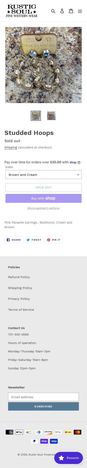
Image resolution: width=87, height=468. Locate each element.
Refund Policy (19, 277)
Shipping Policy (20, 288)
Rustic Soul (36, 454)
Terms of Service (21, 310)
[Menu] (79, 10)
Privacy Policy (19, 299)
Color (9, 167)
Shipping (10, 147)
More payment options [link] (43, 208)
